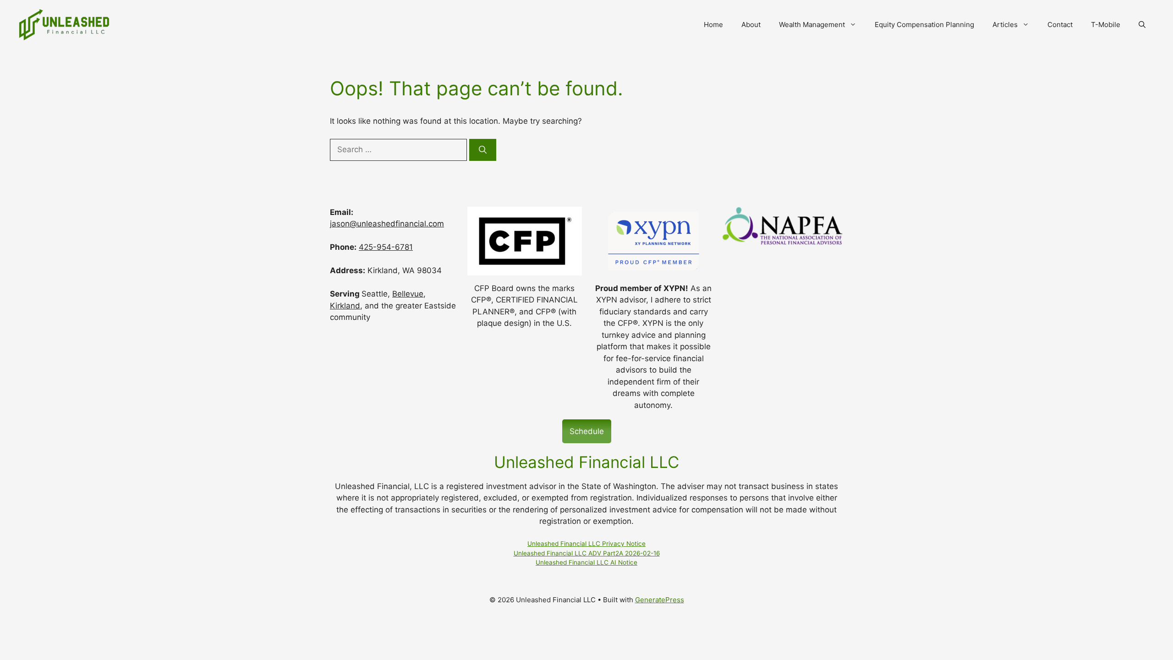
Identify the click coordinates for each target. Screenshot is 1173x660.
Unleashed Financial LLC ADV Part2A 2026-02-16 (587, 553)
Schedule (587, 431)
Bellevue (407, 293)
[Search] (482, 150)
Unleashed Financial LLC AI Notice (586, 562)
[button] (1142, 24)
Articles (1005, 24)
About (751, 24)
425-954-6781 (386, 247)
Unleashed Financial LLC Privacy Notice (586, 543)
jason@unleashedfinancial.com (387, 223)
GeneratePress (659, 599)
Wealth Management (812, 24)
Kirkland (345, 305)
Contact (1060, 24)
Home (713, 24)
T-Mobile (1105, 24)
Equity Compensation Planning (924, 24)
